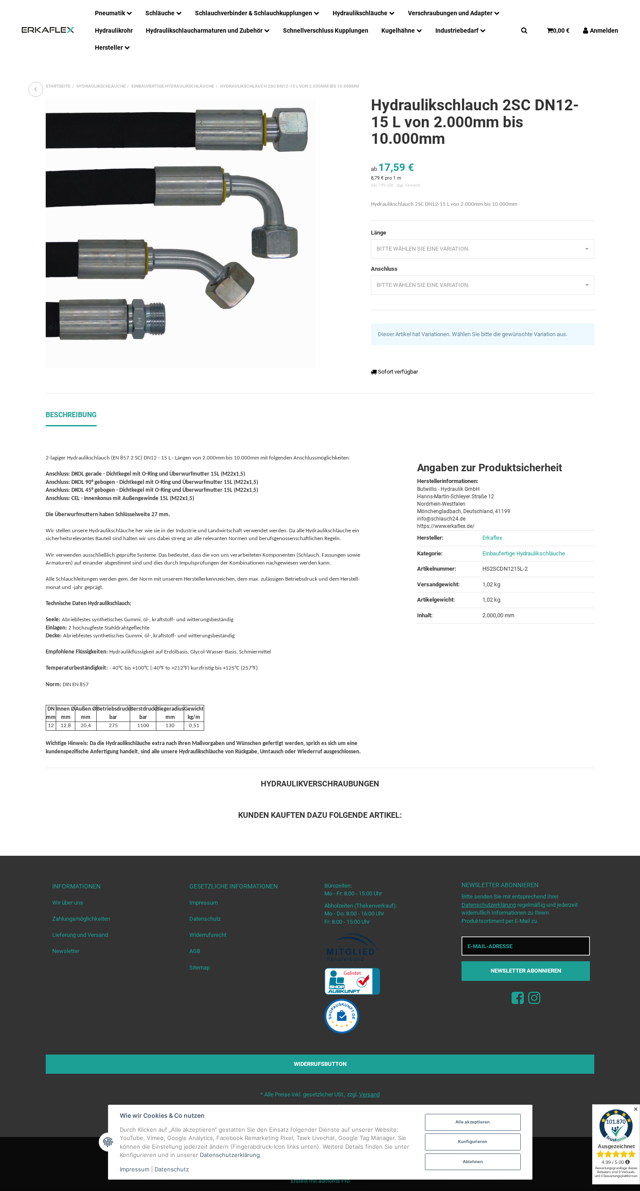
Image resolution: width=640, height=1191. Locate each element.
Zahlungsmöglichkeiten (81, 918)
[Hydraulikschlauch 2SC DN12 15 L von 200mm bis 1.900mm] (35, 89)
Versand (412, 185)
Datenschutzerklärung (488, 905)
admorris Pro (334, 1180)
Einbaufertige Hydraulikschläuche (523, 553)
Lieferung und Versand (80, 935)
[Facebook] (518, 998)
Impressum (203, 902)
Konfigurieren (472, 1141)
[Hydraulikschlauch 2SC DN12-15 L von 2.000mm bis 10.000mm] (181, 232)
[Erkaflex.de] (48, 30)
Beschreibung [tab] (71, 415)
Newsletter (65, 951)
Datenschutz (205, 918)
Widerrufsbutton (320, 1064)
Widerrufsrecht (207, 935)
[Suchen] (524, 30)
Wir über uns (67, 902)
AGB (194, 951)
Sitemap (199, 967)
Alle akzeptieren (472, 1122)
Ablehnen (473, 1161)
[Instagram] (534, 998)
